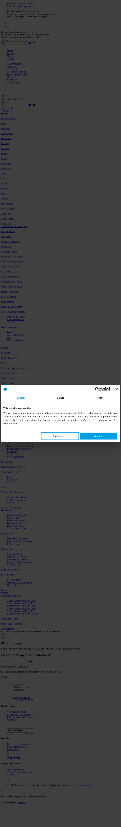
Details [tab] (60, 398)
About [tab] (100, 398)
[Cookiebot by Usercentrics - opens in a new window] (97, 389)
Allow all (98, 436)
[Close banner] (117, 389)
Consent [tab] (21, 398)
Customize (58, 436)
